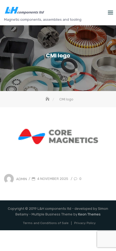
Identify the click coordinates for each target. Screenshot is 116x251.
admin (21, 179)
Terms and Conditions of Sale (46, 223)
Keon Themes (89, 214)
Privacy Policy (85, 223)
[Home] (48, 99)
